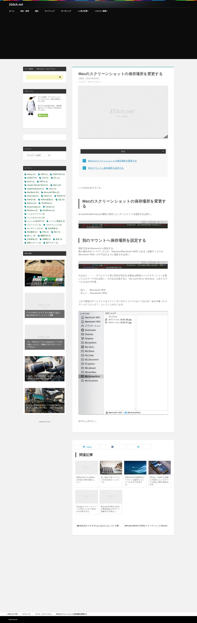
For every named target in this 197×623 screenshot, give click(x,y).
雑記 (36, 11)
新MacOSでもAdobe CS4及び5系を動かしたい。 (85, 479)
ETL (57, 178)
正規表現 (32, 239)
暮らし (31, 236)
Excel (30, 181)
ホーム (11, 11)
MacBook (33, 192)
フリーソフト (34, 225)
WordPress (49, 210)
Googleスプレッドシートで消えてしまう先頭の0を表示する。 (86, 509)
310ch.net (16, 4)
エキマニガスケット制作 (36, 284)
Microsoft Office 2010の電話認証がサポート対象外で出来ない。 (110, 509)
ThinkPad (46, 203)
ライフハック (50, 11)
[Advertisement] (98, 37)
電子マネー (52, 243)
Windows (32, 210)
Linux (52, 189)
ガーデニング (66, 11)
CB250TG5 (59, 174)
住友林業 (53, 228)
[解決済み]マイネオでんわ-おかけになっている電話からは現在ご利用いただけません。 (100, 526)
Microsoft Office (51, 192)
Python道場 (47, 200)
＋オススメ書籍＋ (101, 11)
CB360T (32, 178)
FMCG (44, 181)
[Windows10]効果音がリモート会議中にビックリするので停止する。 (134, 481)
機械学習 (45, 236)
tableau (31, 203)
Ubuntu (50, 207)
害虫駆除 (32, 232)
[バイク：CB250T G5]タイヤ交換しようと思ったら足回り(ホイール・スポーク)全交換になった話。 (44, 407)
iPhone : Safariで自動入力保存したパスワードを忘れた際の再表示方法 (159, 481)
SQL (61, 200)
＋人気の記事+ (82, 11)
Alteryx (31, 174)
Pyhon (48, 196)
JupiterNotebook (35, 189)
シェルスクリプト (36, 214)
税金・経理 (24, 11)
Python (31, 200)
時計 (57, 232)
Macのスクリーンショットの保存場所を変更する (112, 161)
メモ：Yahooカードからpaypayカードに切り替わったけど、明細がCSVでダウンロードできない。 (44, 344)
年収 (45, 232)
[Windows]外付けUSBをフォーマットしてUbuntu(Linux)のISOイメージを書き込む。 (148, 526)
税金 (59, 239)
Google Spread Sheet (37, 185)
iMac (57, 185)
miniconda (33, 196)
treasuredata (33, 207)
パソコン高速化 (57, 221)
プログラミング (54, 225)
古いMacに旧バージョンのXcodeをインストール (110, 479)
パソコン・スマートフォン (89, 82)
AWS (44, 174)
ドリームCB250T (35, 221)
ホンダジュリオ (35, 228)
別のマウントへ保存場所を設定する (106, 168)
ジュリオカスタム (36, 218)
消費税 (46, 239)
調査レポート (34, 243)
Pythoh (61, 196)
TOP (13, 614)
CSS (45, 178)
